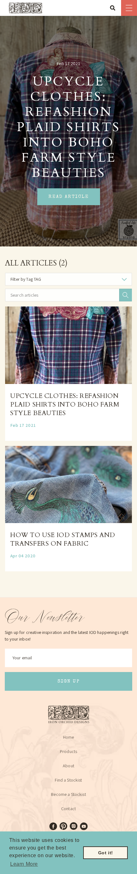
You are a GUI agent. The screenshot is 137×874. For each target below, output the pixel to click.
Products (68, 751)
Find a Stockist (68, 780)
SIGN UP (69, 681)
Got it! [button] (105, 852)
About (68, 766)
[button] (114, 8)
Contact (68, 808)
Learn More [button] (24, 864)
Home (68, 737)
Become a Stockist (68, 794)
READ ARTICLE (68, 196)
